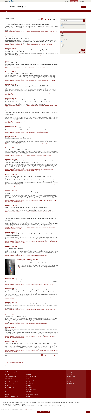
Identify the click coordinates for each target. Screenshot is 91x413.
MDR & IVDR (69, 374)
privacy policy (29, 409)
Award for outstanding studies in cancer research (19, 280)
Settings (88, 411)
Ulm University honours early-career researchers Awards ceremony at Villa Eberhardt (29, 304)
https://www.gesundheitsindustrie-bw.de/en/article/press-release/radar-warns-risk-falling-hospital (26, 132)
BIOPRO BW (67, 1)
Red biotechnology (30, 380)
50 (45, 19)
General (61, 31)
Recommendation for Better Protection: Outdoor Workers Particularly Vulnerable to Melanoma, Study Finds (29, 234)
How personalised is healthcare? (14, 248)
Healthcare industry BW (13, 11)
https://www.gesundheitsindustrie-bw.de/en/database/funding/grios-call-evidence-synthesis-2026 (26, 67)
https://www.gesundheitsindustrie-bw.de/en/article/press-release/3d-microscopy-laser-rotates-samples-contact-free (30, 80)
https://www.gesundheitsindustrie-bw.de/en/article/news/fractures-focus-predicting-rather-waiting (36, 268)
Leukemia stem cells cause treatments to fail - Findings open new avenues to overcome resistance (29, 192)
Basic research (29, 387)
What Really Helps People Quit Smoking (17, 149)
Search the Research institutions (13, 365)
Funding (62, 35)
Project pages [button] (81, 1)
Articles (20, 11)
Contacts (28, 396)
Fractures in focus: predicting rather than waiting (30, 261)
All (62, 41)
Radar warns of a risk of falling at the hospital (18, 128)
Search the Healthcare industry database (15, 362)
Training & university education (12, 381)
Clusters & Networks (9, 387)
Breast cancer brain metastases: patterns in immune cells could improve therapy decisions (30, 343)
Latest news (29, 374)
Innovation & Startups (71, 376)
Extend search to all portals (12, 360)
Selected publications (31, 389)
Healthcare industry (74, 1)
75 (48, 19)
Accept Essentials (41, 411)
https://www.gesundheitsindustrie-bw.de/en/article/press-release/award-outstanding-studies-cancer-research (29, 284)
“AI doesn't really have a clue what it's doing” (18, 38)
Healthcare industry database (11, 396)
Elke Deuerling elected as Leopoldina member (18, 138)
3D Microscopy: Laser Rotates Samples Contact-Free (20, 73)
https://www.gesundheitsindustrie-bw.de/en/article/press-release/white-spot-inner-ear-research (26, 323)
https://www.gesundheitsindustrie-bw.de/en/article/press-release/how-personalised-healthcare (26, 255)
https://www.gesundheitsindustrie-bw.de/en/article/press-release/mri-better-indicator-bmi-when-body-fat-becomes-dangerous (30, 212)
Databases (29, 11)
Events (25, 11)
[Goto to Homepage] (16, 7)
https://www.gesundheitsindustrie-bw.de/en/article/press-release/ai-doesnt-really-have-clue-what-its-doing (28, 44)
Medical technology (9, 378)
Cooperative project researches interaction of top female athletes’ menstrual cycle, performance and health (28, 177)
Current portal (64, 25)
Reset (83, 49)
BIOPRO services (36, 11)
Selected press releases (31, 376)
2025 (63, 45)
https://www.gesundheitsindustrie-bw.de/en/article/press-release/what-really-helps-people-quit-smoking (28, 155)
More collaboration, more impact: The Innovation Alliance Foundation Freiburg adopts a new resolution (31, 330)
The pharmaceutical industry (11, 380)
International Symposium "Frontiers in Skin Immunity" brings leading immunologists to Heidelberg (30, 219)
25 (42, 19)
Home (6, 14)
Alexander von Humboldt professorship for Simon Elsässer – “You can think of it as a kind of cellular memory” (31, 113)
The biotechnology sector (10, 376)
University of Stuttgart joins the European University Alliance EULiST (25, 100)
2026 (63, 44)
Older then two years (66, 46)
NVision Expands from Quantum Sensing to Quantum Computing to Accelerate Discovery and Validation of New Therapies (31, 50)
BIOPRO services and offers (32, 394)
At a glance (7, 374)
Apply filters (82, 52)
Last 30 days (64, 43)
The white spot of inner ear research (15, 316)
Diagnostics (28, 385)
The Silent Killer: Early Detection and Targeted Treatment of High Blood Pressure (28, 86)
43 (54, 355)
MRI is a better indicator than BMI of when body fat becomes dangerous (26, 207)
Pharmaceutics (29, 383)
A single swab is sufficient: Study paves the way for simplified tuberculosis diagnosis (29, 290)
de (84, 11)
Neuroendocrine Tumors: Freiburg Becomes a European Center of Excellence (27, 24)
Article (61, 33)
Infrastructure (8, 385)
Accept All (47, 411)
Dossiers (28, 378)
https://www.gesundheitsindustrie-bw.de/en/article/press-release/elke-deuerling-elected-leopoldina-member (28, 143)
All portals (64, 27)
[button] (84, 40)
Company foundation (9, 383)
